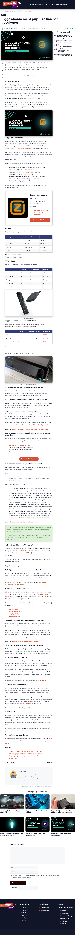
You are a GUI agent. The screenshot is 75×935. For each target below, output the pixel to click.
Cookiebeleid (64, 918)
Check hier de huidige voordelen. (40, 425)
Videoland (8, 596)
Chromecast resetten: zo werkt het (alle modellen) (64, 45)
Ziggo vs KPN (13, 758)
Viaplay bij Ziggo (14, 614)
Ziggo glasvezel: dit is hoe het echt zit (24, 522)
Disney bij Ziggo (14, 616)
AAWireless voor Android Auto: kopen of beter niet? (64, 55)
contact (28, 703)
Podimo (24, 915)
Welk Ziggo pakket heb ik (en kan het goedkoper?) (26, 754)
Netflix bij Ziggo (14, 609)
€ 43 (44, 342)
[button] (71, 4)
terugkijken (29, 172)
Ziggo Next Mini (40, 680)
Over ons (63, 911)
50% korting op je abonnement (19, 445)
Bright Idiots (48, 932)
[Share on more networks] (63, 28)
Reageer (50, 762)
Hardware (49, 4)
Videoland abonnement (29, 551)
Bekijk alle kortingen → (29, 459)
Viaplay (46, 594)
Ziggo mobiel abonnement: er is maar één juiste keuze (30, 429)
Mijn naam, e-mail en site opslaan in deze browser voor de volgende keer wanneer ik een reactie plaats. (35, 876)
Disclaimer (64, 921)
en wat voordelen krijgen (20, 148)
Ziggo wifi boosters (28, 708)
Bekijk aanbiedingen (40, 220)
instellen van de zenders (29, 741)
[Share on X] (68, 28)
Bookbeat (24, 918)
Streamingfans (61, 4)
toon (31, 75)
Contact (63, 924)
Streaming (39, 4)
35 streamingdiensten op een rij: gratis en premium (64, 41)
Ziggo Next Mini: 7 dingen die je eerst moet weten (26, 751)
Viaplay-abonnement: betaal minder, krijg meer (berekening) (64, 37)
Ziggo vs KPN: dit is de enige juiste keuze (25, 641)
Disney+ (24, 910)
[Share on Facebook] (65, 28)
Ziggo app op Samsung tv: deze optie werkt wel (25, 756)
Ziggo (6, 11)
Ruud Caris (10, 28)
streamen (12, 491)
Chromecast (45, 907)
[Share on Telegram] (72, 28)
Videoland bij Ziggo (15, 611)
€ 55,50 (45, 335)
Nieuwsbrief (64, 913)
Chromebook (45, 910)
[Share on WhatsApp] (70, 28)
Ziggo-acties (38, 215)
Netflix (40, 594)
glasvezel (28, 518)
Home (32, 4)
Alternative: (13, 887)
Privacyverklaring (66, 916)
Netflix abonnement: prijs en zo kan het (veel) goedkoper (65, 50)
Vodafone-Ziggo (34, 85)
